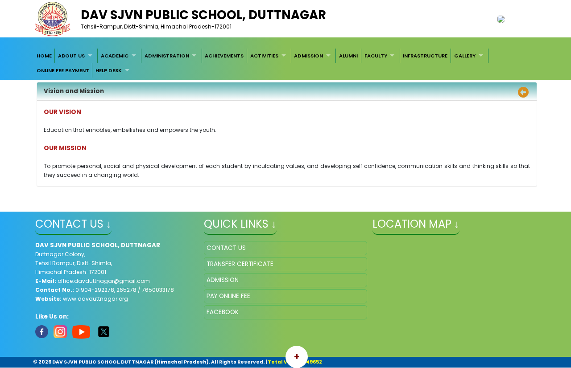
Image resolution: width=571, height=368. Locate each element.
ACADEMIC (114, 55)
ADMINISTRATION (167, 55)
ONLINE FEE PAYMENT (63, 70)
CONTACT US (226, 248)
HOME (44, 55)
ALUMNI (348, 55)
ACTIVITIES (264, 55)
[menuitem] (44, 56)
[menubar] (285, 63)
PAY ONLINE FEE (228, 296)
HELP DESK (108, 70)
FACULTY (375, 55)
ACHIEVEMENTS (224, 55)
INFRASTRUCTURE (425, 55)
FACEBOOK (223, 312)
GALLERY (465, 55)
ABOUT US (71, 55)
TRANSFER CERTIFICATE (240, 264)
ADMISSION (308, 55)
